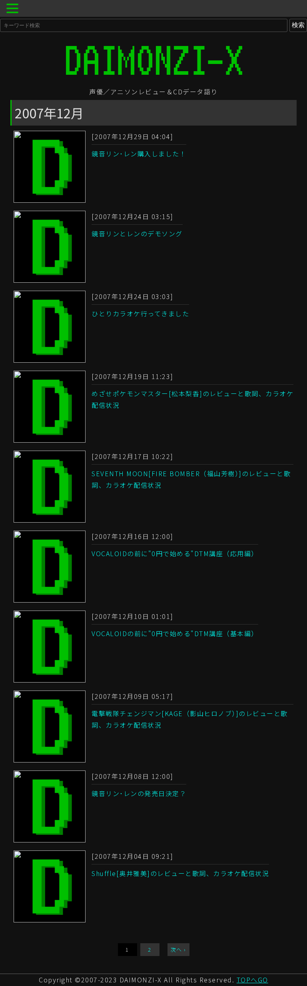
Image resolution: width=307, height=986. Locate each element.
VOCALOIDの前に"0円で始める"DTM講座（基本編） (175, 633)
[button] (13, 9)
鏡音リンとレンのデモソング (137, 233)
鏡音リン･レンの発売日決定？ (139, 793)
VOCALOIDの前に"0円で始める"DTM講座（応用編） (175, 553)
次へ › (178, 949)
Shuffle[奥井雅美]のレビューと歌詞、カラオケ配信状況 (180, 873)
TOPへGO (252, 979)
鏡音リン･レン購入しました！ (139, 153)
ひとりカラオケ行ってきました (140, 313)
